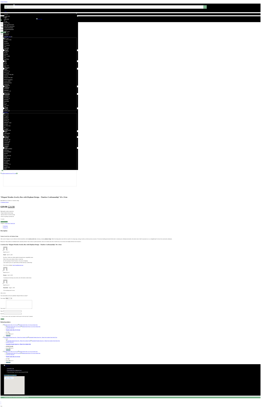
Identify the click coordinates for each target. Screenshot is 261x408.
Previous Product (7, 36)
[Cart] (5, 8)
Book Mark (6, 22)
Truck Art (6, 14)
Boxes (6, 21)
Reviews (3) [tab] (5, 227)
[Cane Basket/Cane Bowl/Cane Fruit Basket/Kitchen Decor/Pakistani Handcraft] (40, 110)
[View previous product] (3, 36)
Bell (5, 17)
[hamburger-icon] (77, 16)
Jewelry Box (7, 223)
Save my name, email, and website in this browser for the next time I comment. (17, 316)
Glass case (6, 32)
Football (5, 31)
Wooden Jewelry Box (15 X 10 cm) (13, 329)
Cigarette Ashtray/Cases (9, 24)
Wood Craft (12, 223)
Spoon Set (7, 342)
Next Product (5, 112)
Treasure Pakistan (4, 1)
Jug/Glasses (7, 31)
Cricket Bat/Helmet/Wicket (9, 29)
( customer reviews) (5, 202)
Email (2, 313)
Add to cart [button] (8, 335)
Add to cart (3, 32)
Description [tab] (5, 226)
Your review (3, 308)
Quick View (35, 324)
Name (2, 311)
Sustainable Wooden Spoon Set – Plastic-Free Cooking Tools (18, 344)
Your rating (3, 298)
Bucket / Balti (7, 16)
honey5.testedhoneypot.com (18, 265)
